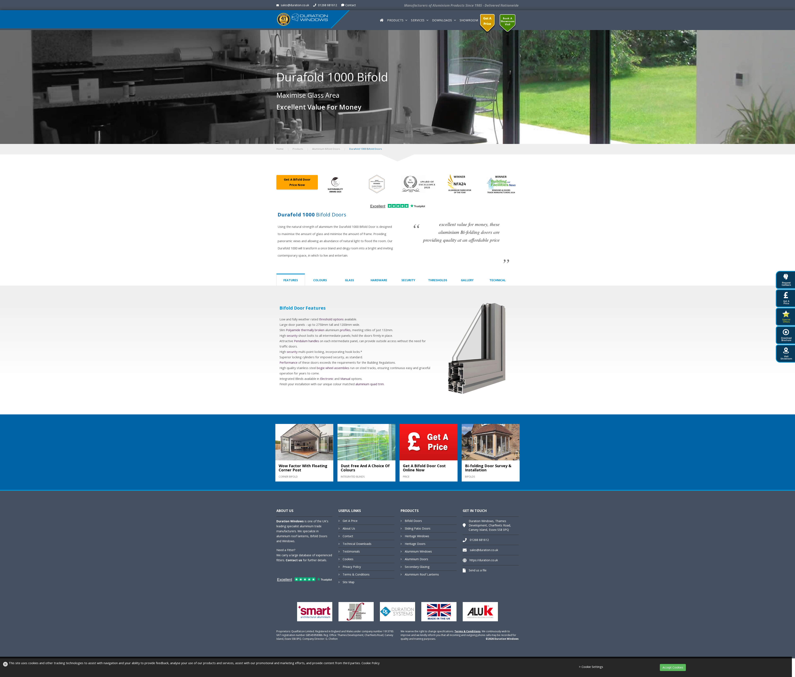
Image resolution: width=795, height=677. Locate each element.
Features (290, 280)
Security (408, 280)
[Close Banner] (5, 664)
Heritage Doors (415, 544)
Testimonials (351, 551)
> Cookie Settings (591, 667)
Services (417, 20)
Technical (497, 280)
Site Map (348, 582)
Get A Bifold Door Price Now (297, 182)
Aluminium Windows (418, 551)
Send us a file (478, 570)
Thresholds (437, 280)
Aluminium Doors (416, 559)
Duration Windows (290, 521)
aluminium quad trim (369, 384)
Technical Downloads (357, 544)
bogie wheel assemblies (333, 368)
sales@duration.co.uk (294, 5)
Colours (320, 280)
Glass (349, 280)
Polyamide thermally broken (305, 330)
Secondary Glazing (417, 567)
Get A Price (350, 521)
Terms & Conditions (356, 574)
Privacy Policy (352, 567)
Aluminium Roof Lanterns (422, 574)
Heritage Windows (417, 536)
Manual (345, 379)
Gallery (467, 280)
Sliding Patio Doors (417, 528)
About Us (349, 528)
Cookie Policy (370, 663)
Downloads (442, 20)
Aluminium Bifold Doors (326, 148)
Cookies (348, 559)
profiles (345, 330)
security (292, 336)
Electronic (327, 379)
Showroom (469, 20)
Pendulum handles (306, 341)
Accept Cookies (672, 667)
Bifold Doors (413, 521)
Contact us (294, 560)
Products (395, 20)
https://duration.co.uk (484, 560)
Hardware (379, 280)
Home (279, 148)
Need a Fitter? (285, 550)
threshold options (331, 319)
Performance (288, 362)
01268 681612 (327, 5)
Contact (350, 5)
